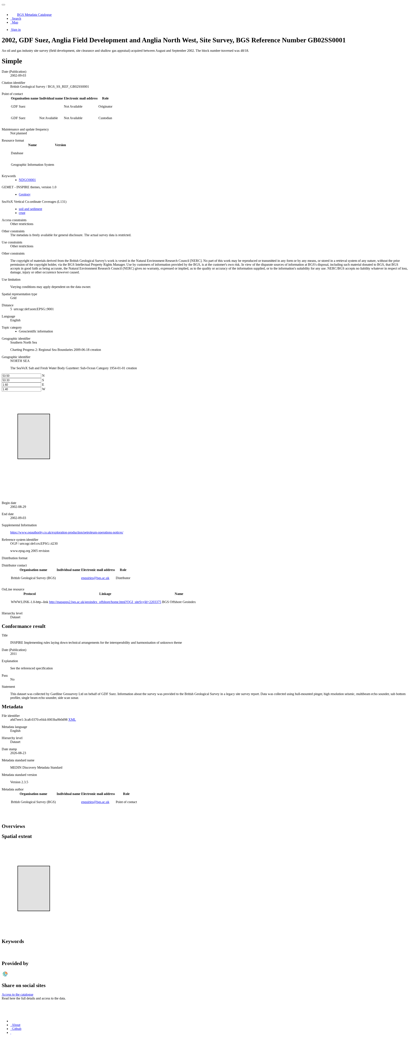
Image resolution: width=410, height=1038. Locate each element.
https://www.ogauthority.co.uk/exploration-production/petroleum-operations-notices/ (66, 532)
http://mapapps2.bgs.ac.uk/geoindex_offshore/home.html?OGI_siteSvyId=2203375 (105, 602)
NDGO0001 (27, 180)
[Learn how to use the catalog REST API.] (10, 1032)
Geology (25, 194)
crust (22, 213)
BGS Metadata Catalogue (34, 14)
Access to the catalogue (17, 994)
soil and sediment (30, 209)
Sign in (16, 29)
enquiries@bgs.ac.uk (95, 578)
